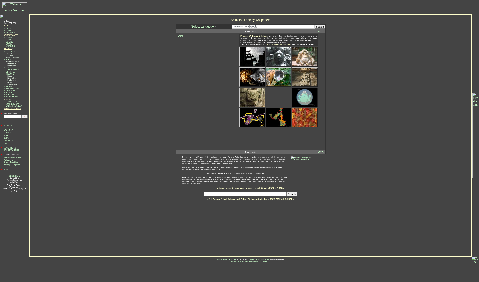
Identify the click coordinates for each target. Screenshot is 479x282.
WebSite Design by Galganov (257, 261)
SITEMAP (8, 125)
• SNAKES (9, 92)
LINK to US (8, 141)
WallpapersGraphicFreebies (11, 161)
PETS (6, 26)
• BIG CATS (9, 51)
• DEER (7, 68)
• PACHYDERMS (11, 88)
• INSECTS (9, 74)
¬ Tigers (9, 55)
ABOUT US (8, 130)
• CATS (7, 28)
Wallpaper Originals (12, 165)
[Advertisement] (204, 61)
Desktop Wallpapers (12, 157)
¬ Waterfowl (11, 64)
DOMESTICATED (11, 35)
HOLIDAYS (8, 99)
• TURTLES (9, 95)
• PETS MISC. (10, 32)
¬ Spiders (10, 82)
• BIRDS (8, 59)
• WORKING (9, 46)
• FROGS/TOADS (12, 70)
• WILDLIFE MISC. (12, 97)
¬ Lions (9, 53)
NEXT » (321, 31)
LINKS (6, 143)
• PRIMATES (9, 90)
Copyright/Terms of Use (226, 259)
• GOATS (8, 44)
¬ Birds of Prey (12, 62)
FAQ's (6, 138)
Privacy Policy (237, 261)
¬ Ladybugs (11, 80)
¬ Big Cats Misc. (13, 57)
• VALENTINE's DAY (13, 106)
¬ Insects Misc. (12, 84)
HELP (6, 135)
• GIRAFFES (9, 72)
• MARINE (8, 86)
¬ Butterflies (11, 78)
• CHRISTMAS (10, 102)
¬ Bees (9, 76)
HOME (6, 169)
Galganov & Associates (259, 259)
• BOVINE (8, 38)
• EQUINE (8, 42)
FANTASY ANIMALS (12, 109)
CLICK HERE (14, 176)
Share (180, 36)
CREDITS (8, 133)
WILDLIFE (8, 49)
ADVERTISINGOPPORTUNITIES (11, 149)
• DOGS (7, 30)
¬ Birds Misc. (11, 66)
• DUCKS (8, 40)
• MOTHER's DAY (11, 104)
